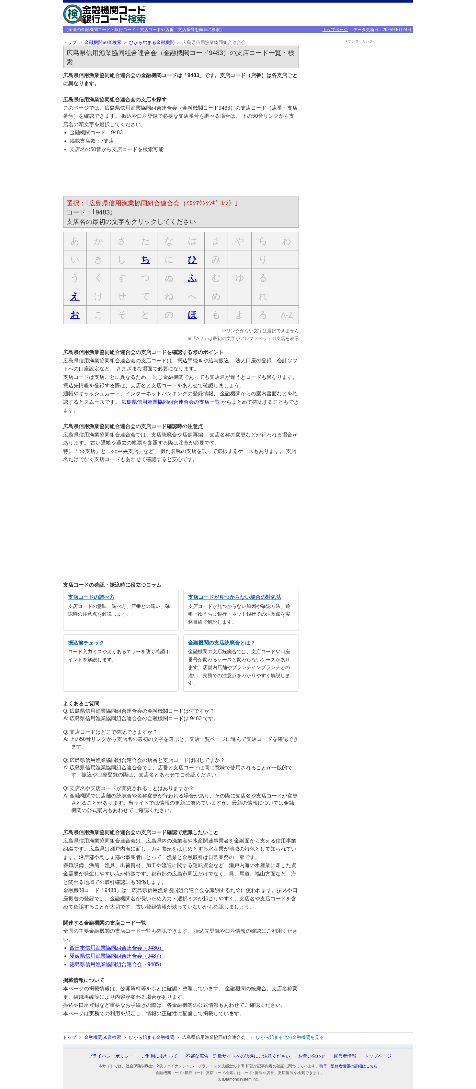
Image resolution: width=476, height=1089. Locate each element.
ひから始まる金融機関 (152, 42)
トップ (70, 42)
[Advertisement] (181, 175)
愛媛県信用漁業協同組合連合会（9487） (117, 956)
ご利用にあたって (160, 1056)
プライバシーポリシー (110, 1056)
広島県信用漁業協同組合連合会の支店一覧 (170, 402)
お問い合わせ (311, 1056)
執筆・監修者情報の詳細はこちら (348, 1066)
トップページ (335, 29)
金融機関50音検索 (103, 42)
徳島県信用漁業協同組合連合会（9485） (117, 964)
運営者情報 (345, 1056)
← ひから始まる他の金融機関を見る (287, 1037)
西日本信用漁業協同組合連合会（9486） (117, 948)
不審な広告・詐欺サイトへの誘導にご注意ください (238, 1056)
